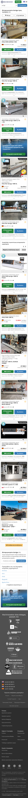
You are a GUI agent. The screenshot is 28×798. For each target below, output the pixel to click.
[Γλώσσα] (24, 1)
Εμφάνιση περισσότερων (14, 585)
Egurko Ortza (5, 582)
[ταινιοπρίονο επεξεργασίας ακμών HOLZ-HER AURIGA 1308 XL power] (14, 431)
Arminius (4, 570)
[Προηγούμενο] (2, 29)
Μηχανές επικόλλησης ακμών (11, 250)
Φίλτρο (8, 15)
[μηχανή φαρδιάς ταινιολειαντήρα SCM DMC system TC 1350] (14, 471)
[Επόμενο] (25, 29)
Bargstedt (4, 579)
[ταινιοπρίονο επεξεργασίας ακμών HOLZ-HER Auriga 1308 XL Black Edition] (14, 390)
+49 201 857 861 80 (10, 686)
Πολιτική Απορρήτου (6, 795)
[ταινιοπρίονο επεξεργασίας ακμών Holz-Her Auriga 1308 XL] (14, 68)
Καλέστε (21, 49)
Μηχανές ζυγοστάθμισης (17, 695)
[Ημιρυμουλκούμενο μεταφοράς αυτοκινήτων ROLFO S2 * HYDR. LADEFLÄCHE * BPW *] (14, 510)
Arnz (3, 573)
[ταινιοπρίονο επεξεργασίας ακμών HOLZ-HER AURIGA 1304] (14, 29)
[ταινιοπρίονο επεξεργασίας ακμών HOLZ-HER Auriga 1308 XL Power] (14, 263)
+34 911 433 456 (9, 689)
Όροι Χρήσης (16, 795)
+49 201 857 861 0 (9, 684)
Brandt (24, 250)
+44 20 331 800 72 (9, 682)
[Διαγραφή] (16, 5)
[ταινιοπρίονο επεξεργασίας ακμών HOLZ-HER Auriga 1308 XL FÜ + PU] (14, 107)
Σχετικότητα (20, 15)
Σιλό (19, 699)
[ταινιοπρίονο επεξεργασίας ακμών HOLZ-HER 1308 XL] (14, 304)
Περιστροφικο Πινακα (7, 702)
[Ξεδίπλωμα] (14, 56)
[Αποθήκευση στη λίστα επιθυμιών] (25, 41)
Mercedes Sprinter (14, 706)
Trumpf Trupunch (12, 699)
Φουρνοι (7, 695)
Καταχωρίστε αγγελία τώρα (14, 154)
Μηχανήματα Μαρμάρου (19, 702)
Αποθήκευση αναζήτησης (14, 545)
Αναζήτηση (23, 5)
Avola (3, 576)
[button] (26, 1)
